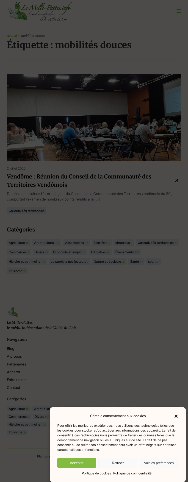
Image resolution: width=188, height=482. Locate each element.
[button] (176, 416)
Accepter (76, 463)
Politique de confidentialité (132, 473)
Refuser (118, 463)
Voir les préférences (159, 463)
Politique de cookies (96, 473)
